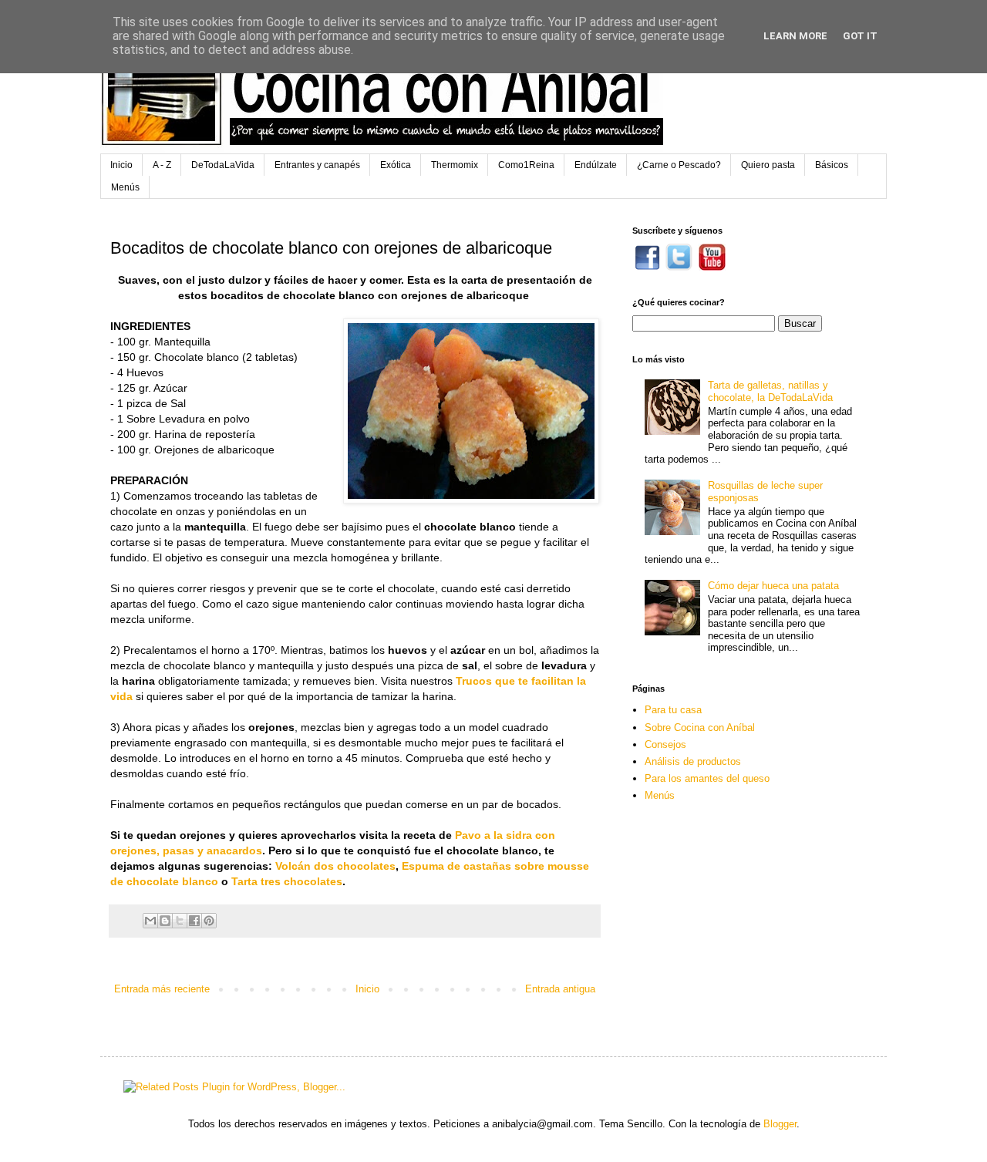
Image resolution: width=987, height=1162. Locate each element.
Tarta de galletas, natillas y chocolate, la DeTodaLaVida (770, 391)
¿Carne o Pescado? (679, 165)
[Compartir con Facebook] (194, 920)
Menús (125, 187)
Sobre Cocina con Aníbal (700, 727)
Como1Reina (526, 165)
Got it (860, 36)
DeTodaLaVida (222, 165)
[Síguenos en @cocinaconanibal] (678, 267)
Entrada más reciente (162, 989)
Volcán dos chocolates (335, 866)
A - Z (162, 165)
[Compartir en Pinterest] (209, 920)
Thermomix (454, 165)
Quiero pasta (768, 165)
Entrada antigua (560, 989)
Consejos (665, 744)
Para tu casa (673, 710)
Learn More (795, 36)
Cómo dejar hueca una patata (773, 585)
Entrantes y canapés (317, 165)
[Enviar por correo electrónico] (150, 920)
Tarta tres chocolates (286, 881)
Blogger (780, 1124)
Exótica (395, 165)
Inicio (121, 165)
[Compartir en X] (179, 920)
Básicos (831, 165)
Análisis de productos (693, 761)
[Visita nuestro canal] (712, 267)
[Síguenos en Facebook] (647, 267)
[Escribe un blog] (165, 920)
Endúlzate (595, 165)
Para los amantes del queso (707, 778)
